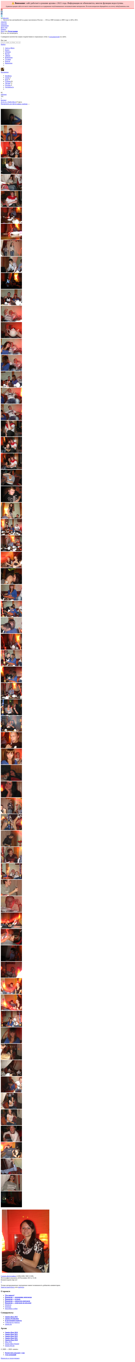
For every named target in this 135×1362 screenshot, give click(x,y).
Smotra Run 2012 (11, 1336)
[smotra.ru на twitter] (2, 16)
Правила (8, 1305)
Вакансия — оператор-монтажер (17, 1301)
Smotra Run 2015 (11, 1317)
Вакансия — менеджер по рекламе (18, 1303)
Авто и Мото (9, 48)
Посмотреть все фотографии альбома (14, 104)
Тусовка (8, 59)
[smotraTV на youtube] (2, 10)
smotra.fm (8, 1324)
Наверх (3, 29)
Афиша (7, 55)
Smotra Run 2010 (11, 1340)
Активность (9, 87)
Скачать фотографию (8, 1276)
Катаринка (5, 72)
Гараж (7, 78)
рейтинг (4, 94)
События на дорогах (12, 1322)
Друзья (7, 83)
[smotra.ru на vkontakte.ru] (2, 12)
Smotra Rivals (9, 1346)
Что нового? (9, 1295)
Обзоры (8, 52)
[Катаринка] (2, 70)
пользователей (54, 37)
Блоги (7, 50)
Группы (8, 85)
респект (3, 100)
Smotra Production (12, 1319)
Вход (2, 31)
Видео (7, 54)
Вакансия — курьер (12, 1299)
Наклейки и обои (11, 1308)
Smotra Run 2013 (11, 1334)
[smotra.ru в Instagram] (5, 18)
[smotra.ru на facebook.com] (2, 14)
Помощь (8, 1307)
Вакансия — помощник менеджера (18, 1297)
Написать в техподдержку (10, 1358)
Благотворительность (13, 1320)
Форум (7, 61)
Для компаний (10, 1355)
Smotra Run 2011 (11, 1338)
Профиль (8, 76)
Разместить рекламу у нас (15, 1353)
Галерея (8, 81)
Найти (3, 44)
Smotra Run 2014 (11, 1332)
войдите (21, 1287)
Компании (9, 57)
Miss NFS (8, 1342)
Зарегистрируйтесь (8, 1287)
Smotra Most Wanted (12, 1344)
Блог (6, 79)
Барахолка (8, 63)
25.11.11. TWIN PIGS (8, 102)
